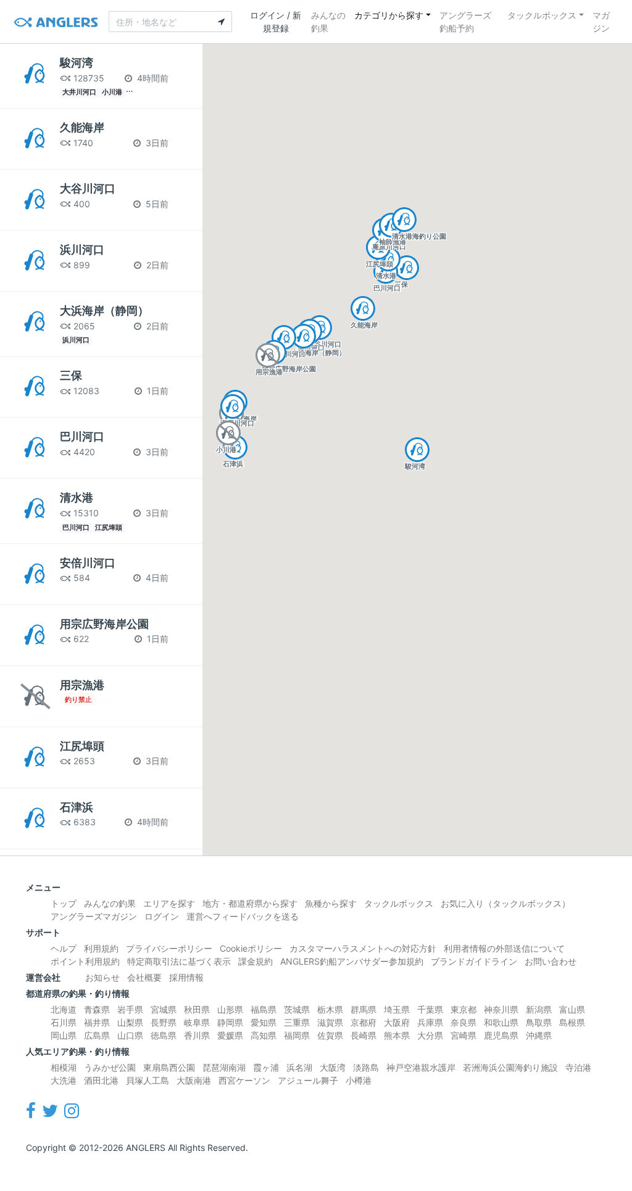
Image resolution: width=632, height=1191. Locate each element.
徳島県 (164, 1035)
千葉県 (430, 1009)
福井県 (97, 1022)
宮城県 (164, 1009)
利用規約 (101, 948)
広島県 (97, 1035)
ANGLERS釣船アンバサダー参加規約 (351, 961)
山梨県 (130, 1022)
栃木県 (330, 1009)
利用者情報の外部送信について (504, 948)
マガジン (601, 21)
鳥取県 (539, 1022)
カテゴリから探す (388, 15)
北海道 (64, 1009)
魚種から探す (331, 903)
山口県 (130, 1035)
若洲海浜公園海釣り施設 (510, 1067)
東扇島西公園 (169, 1067)
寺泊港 (578, 1067)
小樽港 (359, 1080)
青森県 (97, 1009)
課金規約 (255, 961)
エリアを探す (169, 903)
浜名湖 (299, 1067)
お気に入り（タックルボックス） (505, 903)
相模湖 (64, 1067)
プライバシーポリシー (169, 948)
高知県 (263, 1035)
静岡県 (230, 1022)
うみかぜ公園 (110, 1067)
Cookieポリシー (251, 948)
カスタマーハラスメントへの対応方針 (362, 948)
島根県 (572, 1022)
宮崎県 (463, 1035)
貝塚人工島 (147, 1080)
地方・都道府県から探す (249, 903)
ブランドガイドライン (474, 961)
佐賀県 (330, 1035)
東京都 (463, 1009)
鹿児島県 (501, 1035)
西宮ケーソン (244, 1080)
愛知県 (263, 1022)
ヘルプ (64, 948)
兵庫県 (430, 1022)
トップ (64, 903)
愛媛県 (230, 1035)
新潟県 (539, 1009)
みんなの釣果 (328, 21)
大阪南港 (194, 1080)
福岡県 (297, 1035)
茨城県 (297, 1009)
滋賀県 (330, 1022)
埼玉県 (397, 1009)
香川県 (197, 1035)
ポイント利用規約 (85, 961)
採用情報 (186, 977)
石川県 (64, 1022)
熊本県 (397, 1035)
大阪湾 (333, 1067)
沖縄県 (539, 1035)
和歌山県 (501, 1022)
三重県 (297, 1022)
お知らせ (102, 977)
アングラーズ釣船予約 (465, 21)
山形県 (230, 1009)
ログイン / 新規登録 (275, 21)
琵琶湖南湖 (224, 1067)
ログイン (161, 916)
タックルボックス (541, 15)
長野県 (164, 1022)
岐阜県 (197, 1022)
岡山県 (64, 1035)
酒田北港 (101, 1080)
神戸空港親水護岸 (420, 1067)
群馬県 (363, 1009)
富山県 (572, 1009)
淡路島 (366, 1067)
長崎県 (363, 1035)
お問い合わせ (550, 961)
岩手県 (130, 1009)
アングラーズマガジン (94, 916)
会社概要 (144, 977)
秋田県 (197, 1009)
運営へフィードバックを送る (242, 916)
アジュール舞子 (308, 1080)
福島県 (263, 1009)
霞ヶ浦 (266, 1067)
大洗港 (64, 1080)
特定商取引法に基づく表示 (179, 961)
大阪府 (397, 1022)
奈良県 (463, 1022)
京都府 (363, 1022)
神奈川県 (501, 1009)
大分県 (430, 1035)
